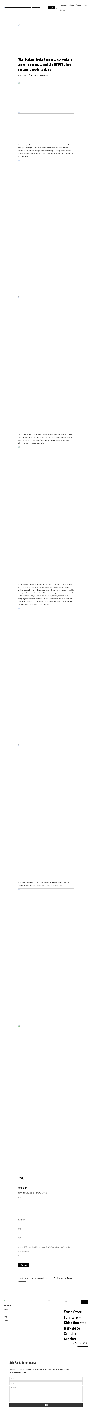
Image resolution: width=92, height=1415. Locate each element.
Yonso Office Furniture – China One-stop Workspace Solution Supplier (75, 1325)
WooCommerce (83, 1346)
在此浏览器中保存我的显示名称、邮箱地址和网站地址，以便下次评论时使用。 (45, 1247)
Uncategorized (44, 75)
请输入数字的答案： (24, 1251)
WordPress (78, 1343)
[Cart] (51, 7)
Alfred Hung (34, 75)
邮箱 (20, 1229)
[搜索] (84, 1302)
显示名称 (21, 1220)
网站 (19, 1238)
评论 (20, 1197)
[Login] (57, 7)
